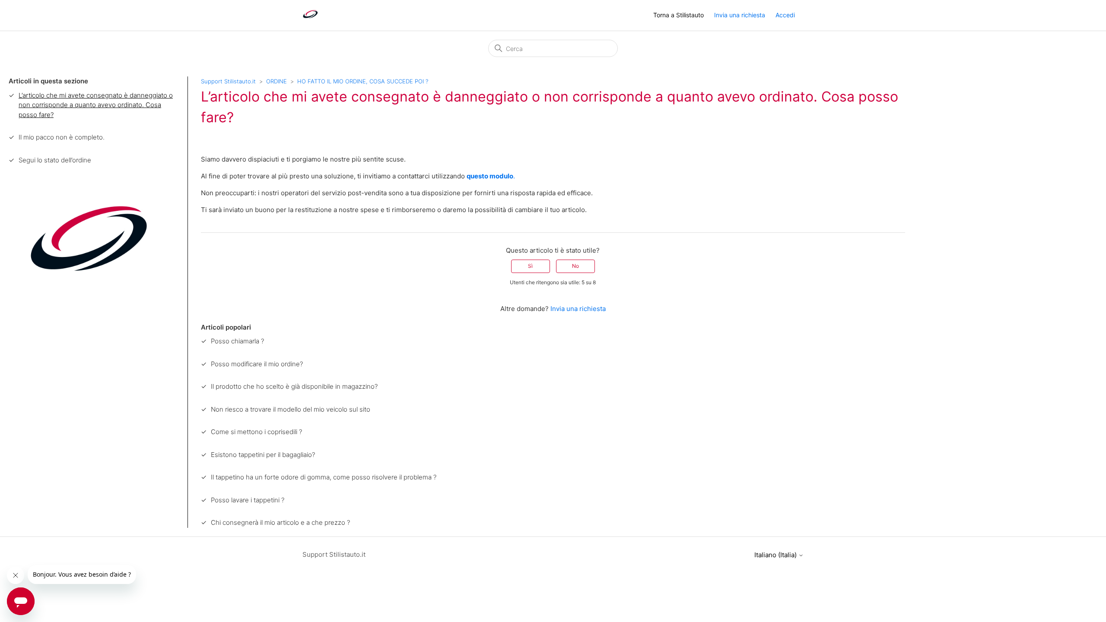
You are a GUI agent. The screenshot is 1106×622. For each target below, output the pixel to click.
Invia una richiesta (739, 15)
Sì (530, 266)
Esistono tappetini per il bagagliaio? (263, 455)
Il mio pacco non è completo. (62, 137)
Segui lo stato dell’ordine (55, 160)
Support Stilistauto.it (228, 81)
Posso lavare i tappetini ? (247, 500)
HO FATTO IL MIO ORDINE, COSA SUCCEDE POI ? (362, 81)
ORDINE (276, 81)
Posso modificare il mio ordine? (257, 364)
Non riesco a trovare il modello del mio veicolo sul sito (290, 409)
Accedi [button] (785, 15)
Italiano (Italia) (776, 555)
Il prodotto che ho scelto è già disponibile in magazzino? (294, 386)
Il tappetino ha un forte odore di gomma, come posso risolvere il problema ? (323, 477)
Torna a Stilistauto (678, 15)
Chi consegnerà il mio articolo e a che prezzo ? (280, 522)
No (575, 266)
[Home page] (310, 20)
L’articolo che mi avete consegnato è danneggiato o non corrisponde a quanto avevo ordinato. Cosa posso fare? (96, 105)
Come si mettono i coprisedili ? (256, 432)
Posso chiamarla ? (237, 341)
